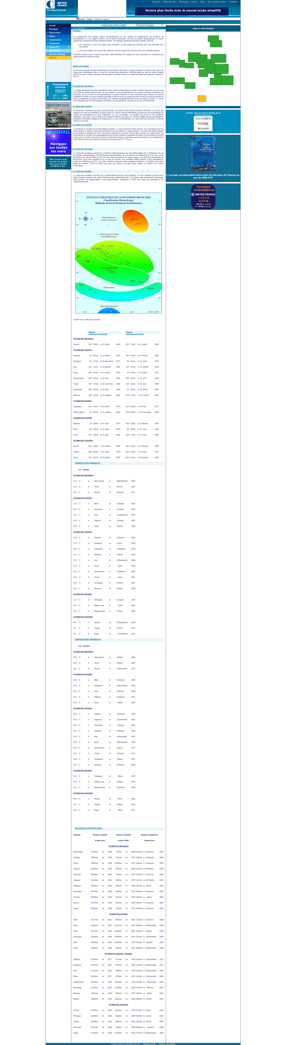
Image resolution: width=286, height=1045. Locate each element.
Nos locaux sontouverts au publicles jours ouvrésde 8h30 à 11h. (58, 162)
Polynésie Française (102, 19)
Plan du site (169, 2)
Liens (194, 2)
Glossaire (184, 2)
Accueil (156, 2)
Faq (202, 2)
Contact (233, 2)
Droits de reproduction (167, 1044)
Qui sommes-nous (217, 2)
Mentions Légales (149, 1044)
